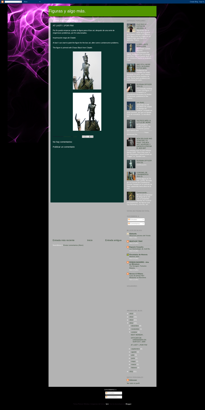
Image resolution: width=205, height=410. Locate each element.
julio (133, 355)
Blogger (128, 404)
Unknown (133, 380)
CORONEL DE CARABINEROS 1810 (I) (142, 174)
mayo (133, 361)
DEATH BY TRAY (135, 241)
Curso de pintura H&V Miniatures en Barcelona (137, 277)
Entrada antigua (113, 240)
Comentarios (135, 223)
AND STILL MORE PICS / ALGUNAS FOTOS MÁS (143, 66)
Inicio (90, 240)
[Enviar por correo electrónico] (83, 136)
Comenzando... (142, 192)
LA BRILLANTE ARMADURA (142, 45)
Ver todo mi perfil (133, 383)
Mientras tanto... (135, 256)
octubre (134, 332)
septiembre (135, 349)
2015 (131, 314)
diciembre (135, 326)
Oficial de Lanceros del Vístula (139, 235)
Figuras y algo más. (67, 11)
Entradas (133, 219)
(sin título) (140, 102)
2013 (131, 320)
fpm (107, 404)
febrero (134, 368)
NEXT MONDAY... (137, 335)
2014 (131, 317)
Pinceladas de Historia (138, 255)
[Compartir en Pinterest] (92, 136)
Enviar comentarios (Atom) (73, 245)
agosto (134, 352)
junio (133, 358)
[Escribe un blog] (85, 136)
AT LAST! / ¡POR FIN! (139, 345)
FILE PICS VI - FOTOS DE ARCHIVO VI (142, 26)
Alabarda (133, 234)
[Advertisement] (87, 221)
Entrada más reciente (64, 240)
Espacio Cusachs (136, 247)
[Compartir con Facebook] (90, 136)
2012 (131, 323)
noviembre (135, 329)
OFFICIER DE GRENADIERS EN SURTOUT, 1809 (138, 340)
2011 (131, 371)
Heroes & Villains (136, 274)
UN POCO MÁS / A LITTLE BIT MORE (144, 121)
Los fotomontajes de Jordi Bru (139, 249)
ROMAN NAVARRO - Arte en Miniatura (139, 263)
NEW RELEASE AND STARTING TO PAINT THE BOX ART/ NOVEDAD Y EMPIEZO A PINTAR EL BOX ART (144, 143)
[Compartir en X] (87, 136)
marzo (134, 364)
